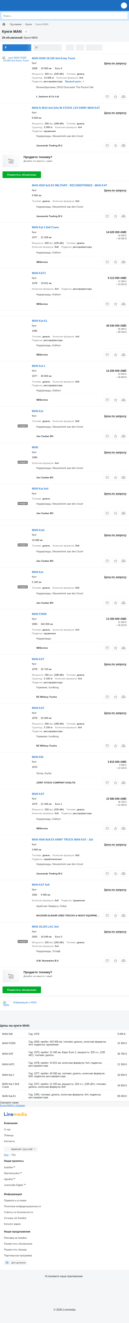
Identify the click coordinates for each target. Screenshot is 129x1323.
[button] (124, 5)
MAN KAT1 (39, 273)
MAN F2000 (39, 614)
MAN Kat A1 (39, 320)
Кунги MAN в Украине (12, 1105)
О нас (7, 1129)
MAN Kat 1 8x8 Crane (45, 227)
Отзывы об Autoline (15, 1218)
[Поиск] (124, 15)
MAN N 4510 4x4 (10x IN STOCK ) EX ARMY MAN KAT (66, 107)
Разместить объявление (21, 174)
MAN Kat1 (38, 530)
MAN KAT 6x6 (41, 884)
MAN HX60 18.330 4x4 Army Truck (53, 58)
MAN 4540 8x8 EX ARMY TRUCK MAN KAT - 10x (62, 839)
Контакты (9, 1141)
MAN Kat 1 (38, 366)
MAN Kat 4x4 (40, 488)
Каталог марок (12, 1223)
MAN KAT (38, 659)
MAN (35, 447)
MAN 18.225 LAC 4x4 (45, 926)
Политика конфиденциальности (22, 1206)
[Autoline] (4, 24)
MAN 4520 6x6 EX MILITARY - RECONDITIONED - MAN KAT (69, 185)
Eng (6, 1154)
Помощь (9, 1135)
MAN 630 (37, 757)
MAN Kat (37, 411)
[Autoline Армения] (21, 5)
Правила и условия (15, 1200)
